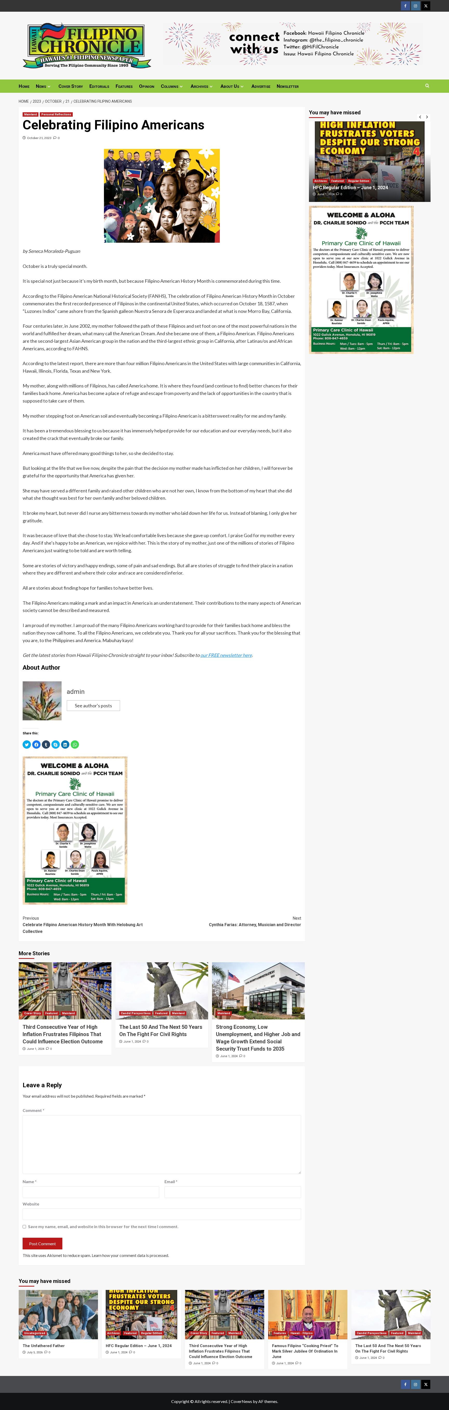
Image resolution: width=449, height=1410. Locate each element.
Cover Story (70, 86)
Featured (51, 1013)
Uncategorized (34, 1333)
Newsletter (288, 86)
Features (124, 86)
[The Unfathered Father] (58, 1314)
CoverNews (241, 1401)
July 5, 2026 (35, 1352)
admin (76, 691)
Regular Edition (358, 181)
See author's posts (93, 705)
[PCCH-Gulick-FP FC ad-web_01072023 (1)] (75, 830)
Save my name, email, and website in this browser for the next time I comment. (103, 1226)
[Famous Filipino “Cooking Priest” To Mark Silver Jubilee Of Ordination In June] (307, 1314)
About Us (230, 86)
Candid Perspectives (136, 1013)
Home (24, 86)
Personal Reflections (56, 114)
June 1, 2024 (35, 1049)
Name (30, 1181)
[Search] (427, 85)
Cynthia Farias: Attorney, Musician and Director (255, 921)
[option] (370, 161)
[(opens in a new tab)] (370, 161)
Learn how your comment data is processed (130, 1255)
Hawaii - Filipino (301, 1333)
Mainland (30, 114)
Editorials (99, 86)
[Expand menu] (49, 86)
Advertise (261, 86)
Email (170, 1181)
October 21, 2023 (39, 138)
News (41, 86)
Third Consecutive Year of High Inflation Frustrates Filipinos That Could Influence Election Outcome (63, 1034)
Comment (33, 1110)
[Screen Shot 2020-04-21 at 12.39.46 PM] (293, 43)
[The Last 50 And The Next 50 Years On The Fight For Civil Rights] (161, 990)
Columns (169, 86)
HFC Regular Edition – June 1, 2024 (350, 187)
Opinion (146, 86)
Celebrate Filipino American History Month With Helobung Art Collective (83, 925)
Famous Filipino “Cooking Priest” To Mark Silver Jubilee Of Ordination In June (305, 1351)
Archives (199, 86)
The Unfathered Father (44, 1345)
